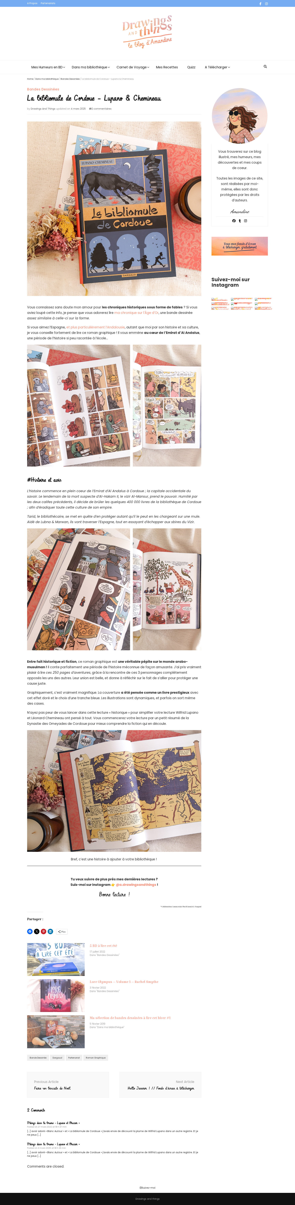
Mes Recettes (167, 67)
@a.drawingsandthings (136, 884)
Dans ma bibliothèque (89, 67)
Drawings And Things (43, 108)
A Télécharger (216, 67)
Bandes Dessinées (70, 78)
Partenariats (48, 3)
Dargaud (57, 1057)
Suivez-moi (148, 1187)
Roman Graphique (96, 1057)
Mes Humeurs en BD (46, 67)
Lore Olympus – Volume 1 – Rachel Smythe (124, 983)
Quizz (191, 67)
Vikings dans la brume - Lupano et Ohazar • (53, 1123)
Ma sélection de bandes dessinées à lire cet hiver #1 (130, 1019)
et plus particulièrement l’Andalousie (95, 327)
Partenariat (74, 1057)
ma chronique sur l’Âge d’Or (136, 312)
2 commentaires (101, 108)
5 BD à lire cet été (103, 946)
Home (30, 78)
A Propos (32, 3)
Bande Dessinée (38, 1057)
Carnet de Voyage (132, 67)
